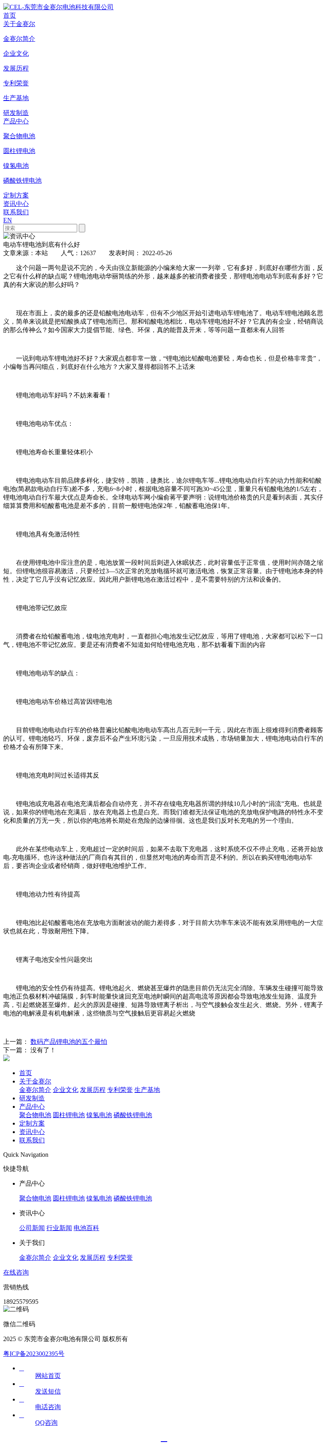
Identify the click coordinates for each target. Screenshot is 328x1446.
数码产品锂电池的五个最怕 (68, 1041)
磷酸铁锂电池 (133, 1115)
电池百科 (86, 1227)
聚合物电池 (35, 1115)
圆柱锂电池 (69, 1115)
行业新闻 (59, 1227)
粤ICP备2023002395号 (33, 1353)
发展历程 (93, 1089)
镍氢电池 (99, 1115)
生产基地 (147, 1089)
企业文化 (65, 1089)
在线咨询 (16, 1272)
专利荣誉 (120, 1089)
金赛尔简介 (35, 1089)
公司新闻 (32, 1227)
